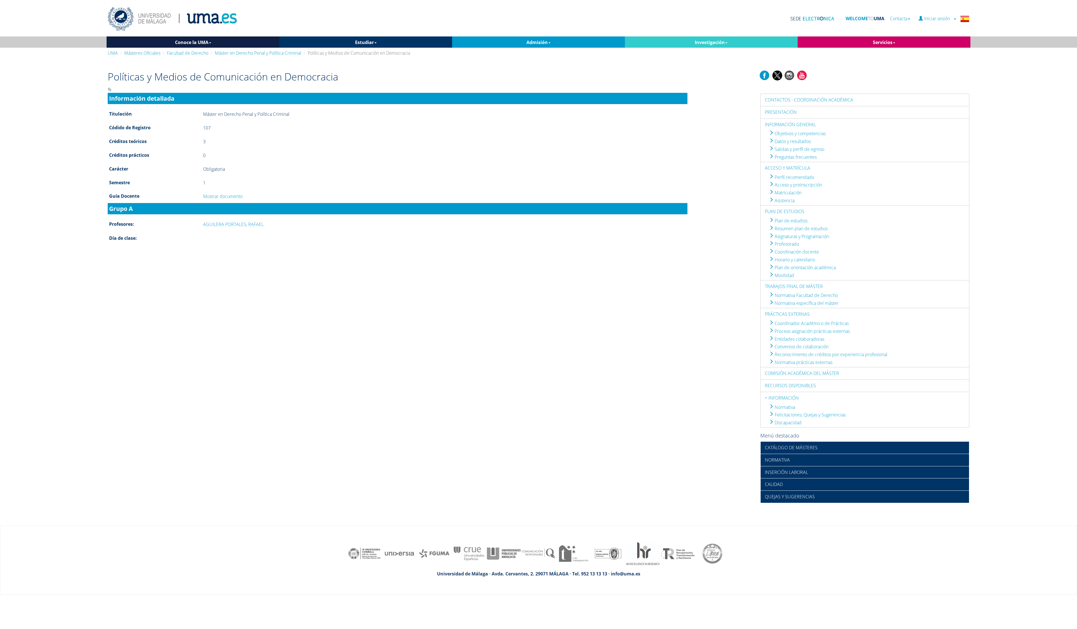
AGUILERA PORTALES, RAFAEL (233, 224)
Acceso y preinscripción (798, 185)
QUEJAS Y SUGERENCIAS (790, 497)
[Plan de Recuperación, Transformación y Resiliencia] (677, 553)
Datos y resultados (792, 141)
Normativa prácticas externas (803, 362)
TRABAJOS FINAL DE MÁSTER (794, 286)
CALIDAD (774, 484)
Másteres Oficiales (142, 53)
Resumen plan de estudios (801, 228)
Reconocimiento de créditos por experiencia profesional (830, 354)
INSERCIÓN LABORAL (786, 472)
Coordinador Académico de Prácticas (811, 323)
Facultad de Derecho (187, 53)
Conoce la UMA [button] (191, 42)
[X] (777, 75)
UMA (113, 53)
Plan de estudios (790, 221)
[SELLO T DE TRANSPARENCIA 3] (573, 553)
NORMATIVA (777, 460)
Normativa (784, 407)
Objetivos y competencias (800, 133)
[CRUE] (469, 553)
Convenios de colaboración (801, 347)
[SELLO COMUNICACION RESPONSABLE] (538, 553)
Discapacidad (788, 423)
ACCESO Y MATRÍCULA (787, 168)
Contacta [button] (898, 19)
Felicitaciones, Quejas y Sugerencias (810, 415)
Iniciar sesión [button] (938, 19)
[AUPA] (504, 553)
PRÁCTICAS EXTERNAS (787, 314)
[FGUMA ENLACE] (434, 553)
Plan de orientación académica (805, 267)
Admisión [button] (537, 42)
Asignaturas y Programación (801, 236)
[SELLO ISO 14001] (608, 553)
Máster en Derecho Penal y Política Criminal (258, 53)
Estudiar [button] (364, 42)
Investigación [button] (710, 42)
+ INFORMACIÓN (782, 398)
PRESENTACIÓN (781, 112)
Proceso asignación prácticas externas (812, 331)
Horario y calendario (794, 260)
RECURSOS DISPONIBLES (790, 386)
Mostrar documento (223, 196)
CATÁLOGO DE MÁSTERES (791, 447)
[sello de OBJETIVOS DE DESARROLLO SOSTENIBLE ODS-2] (364, 553)
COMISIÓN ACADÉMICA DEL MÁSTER (802, 373)
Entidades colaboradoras (799, 339)
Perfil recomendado (794, 177)
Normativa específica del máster (806, 303)
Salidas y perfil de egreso (799, 149)
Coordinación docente (796, 252)
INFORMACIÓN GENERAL (790, 124)
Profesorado (786, 244)
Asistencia (784, 200)
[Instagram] (789, 75)
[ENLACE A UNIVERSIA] (399, 553)
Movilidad (784, 275)
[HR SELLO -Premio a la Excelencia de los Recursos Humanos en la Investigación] (643, 553)
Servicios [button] (882, 42)
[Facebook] (764, 75)
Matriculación (788, 193)
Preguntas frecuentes (795, 157)
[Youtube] (801, 75)
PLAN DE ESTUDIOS (784, 211)
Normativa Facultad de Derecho (806, 295)
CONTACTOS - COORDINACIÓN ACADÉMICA (809, 100)
